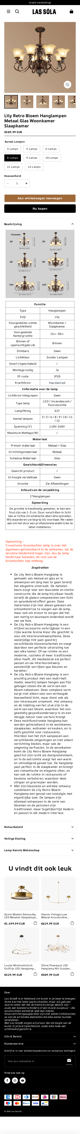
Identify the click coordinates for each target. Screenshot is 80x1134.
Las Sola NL (16, 1111)
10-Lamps (51, 157)
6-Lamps (51, 149)
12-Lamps (34, 167)
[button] (8, 11)
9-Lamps (31, 157)
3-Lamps (12, 149)
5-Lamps (31, 149)
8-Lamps (12, 157)
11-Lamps (13, 167)
